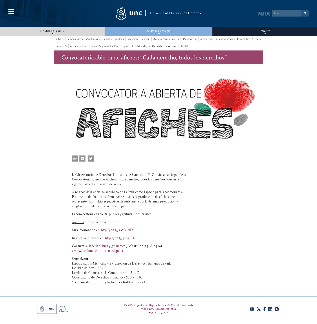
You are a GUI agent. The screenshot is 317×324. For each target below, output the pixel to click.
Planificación (190, 38)
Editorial (183, 46)
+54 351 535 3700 (158, 312)
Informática (243, 38)
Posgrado (125, 46)
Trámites (264, 30)
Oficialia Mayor (141, 46)
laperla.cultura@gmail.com (107, 246)
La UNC (59, 38)
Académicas (93, 38)
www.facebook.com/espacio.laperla (98, 251)
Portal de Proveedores (164, 46)
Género (256, 38)
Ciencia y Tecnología (113, 38)
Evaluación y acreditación (103, 46)
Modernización (161, 38)
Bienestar (145, 38)
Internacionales (208, 38)
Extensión (132, 38)
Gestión (176, 38)
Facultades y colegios (158, 30)
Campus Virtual (75, 38)
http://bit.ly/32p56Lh (120, 238)
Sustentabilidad (78, 46)
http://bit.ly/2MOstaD (117, 230)
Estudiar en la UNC (52, 30)
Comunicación (227, 38)
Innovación (61, 46)
